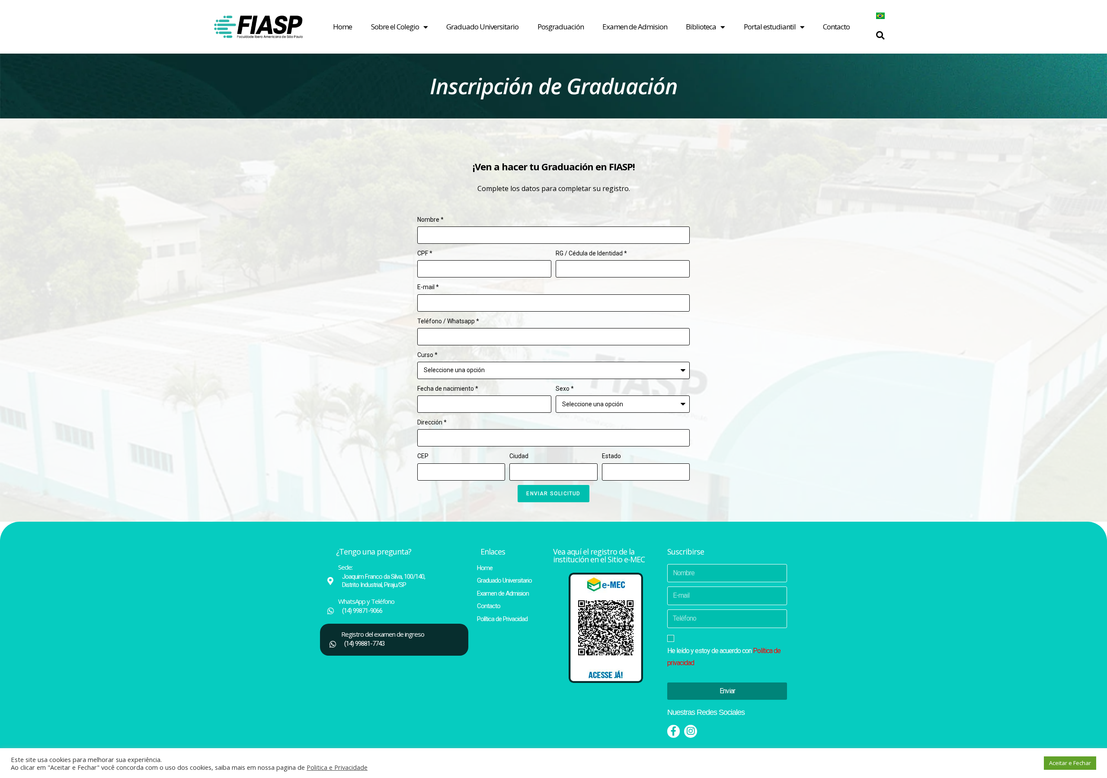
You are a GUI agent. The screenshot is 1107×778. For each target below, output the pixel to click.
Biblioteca (701, 27)
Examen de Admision (634, 27)
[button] (880, 35)
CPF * (424, 253)
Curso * (427, 354)
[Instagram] (690, 731)
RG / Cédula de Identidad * (591, 253)
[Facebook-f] (673, 731)
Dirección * (432, 422)
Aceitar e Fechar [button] (1070, 763)
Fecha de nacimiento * (447, 388)
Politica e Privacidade (337, 767)
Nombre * (430, 219)
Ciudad (518, 456)
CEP (423, 456)
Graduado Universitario (482, 27)
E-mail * (428, 287)
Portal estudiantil (770, 27)
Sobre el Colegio (395, 27)
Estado (611, 456)
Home (342, 27)
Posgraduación (561, 27)
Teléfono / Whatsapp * (448, 321)
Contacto (836, 27)
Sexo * (565, 388)
